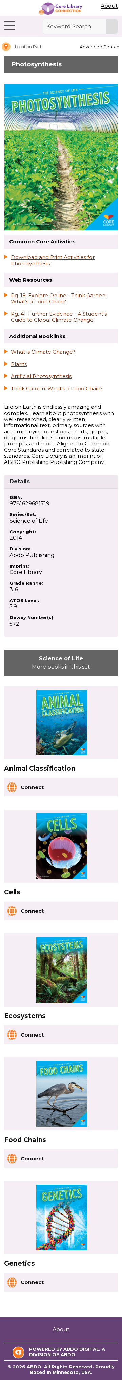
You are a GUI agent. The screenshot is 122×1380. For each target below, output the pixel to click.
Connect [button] (32, 787)
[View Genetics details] (61, 1217)
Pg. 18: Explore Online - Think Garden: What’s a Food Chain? (58, 298)
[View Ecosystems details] (61, 970)
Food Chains (25, 1140)
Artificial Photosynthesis (41, 376)
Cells (12, 892)
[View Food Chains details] (61, 1094)
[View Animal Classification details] (61, 723)
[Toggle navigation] (9, 26)
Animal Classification (39, 768)
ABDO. (35, 1366)
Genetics (19, 1263)
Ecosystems (25, 1016)
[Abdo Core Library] (60, 8)
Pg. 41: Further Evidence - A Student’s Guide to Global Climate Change (59, 317)
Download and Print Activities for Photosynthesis (53, 260)
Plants (19, 364)
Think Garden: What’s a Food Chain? (57, 389)
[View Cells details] (61, 846)
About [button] (109, 6)
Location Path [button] (29, 46)
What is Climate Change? (43, 352)
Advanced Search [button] (99, 46)
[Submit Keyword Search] (112, 26)
